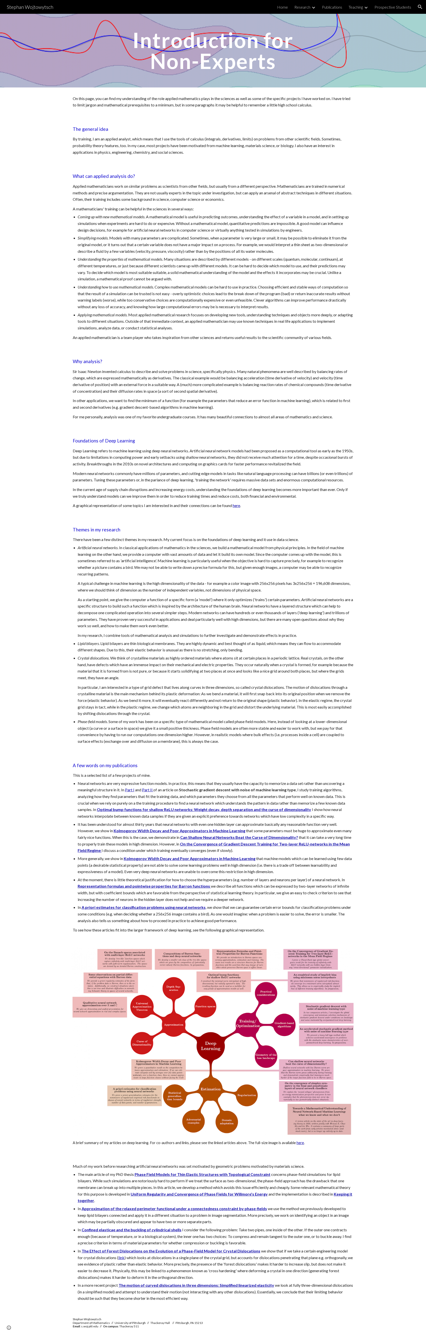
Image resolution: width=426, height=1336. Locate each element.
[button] (420, 7)
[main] (213, 51)
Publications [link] (332, 7)
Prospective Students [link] (392, 7)
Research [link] (302, 7)
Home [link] (282, 7)
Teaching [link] (356, 7)
